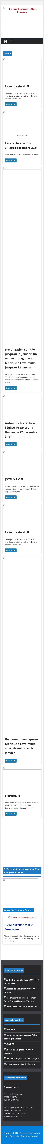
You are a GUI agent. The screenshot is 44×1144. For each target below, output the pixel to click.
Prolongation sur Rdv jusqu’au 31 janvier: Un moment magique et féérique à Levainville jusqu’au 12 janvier (21, 358)
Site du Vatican (27, 1064)
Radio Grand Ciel (29, 1006)
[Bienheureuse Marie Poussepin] (22, 917)
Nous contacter (11, 1087)
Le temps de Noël (17, 86)
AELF (12, 1029)
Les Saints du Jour (30, 1058)
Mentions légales (22, 1139)
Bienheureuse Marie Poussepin (18, 927)
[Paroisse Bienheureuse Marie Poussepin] (5, 41)
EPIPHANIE (12, 795)
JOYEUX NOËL (14, 479)
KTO (12, 1044)
